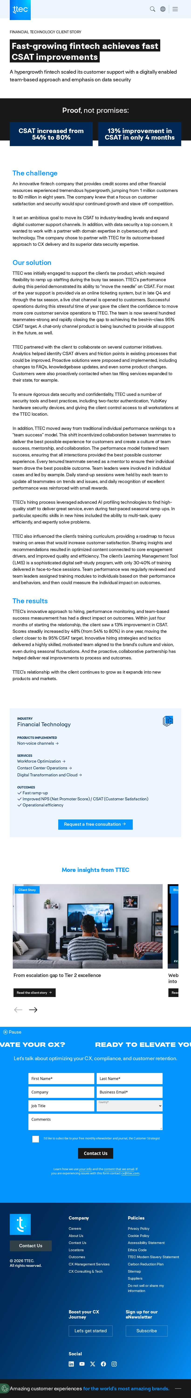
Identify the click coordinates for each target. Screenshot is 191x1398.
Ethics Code (137, 1250)
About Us (76, 1236)
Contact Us (30, 1246)
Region (163, 9)
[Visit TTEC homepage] (20, 1224)
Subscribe (146, 1331)
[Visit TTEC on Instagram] (114, 1364)
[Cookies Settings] (5, 1388)
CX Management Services (89, 1264)
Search (152, 9)
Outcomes (77, 1257)
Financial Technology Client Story (45, 32)
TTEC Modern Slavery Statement (153, 1257)
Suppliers (135, 1278)
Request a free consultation (92, 824)
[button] (33, 1010)
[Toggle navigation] (175, 9)
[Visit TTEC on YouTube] (82, 1364)
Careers (75, 1228)
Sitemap (134, 1271)
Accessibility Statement (146, 1242)
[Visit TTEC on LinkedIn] (71, 1364)
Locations (76, 1250)
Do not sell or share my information (146, 1288)
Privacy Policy (139, 1228)
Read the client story (32, 992)
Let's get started (91, 1331)
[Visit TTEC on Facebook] (103, 1364)
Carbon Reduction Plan (146, 1264)
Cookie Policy (138, 1236)
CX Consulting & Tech (85, 1271)
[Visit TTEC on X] (92, 1364)
